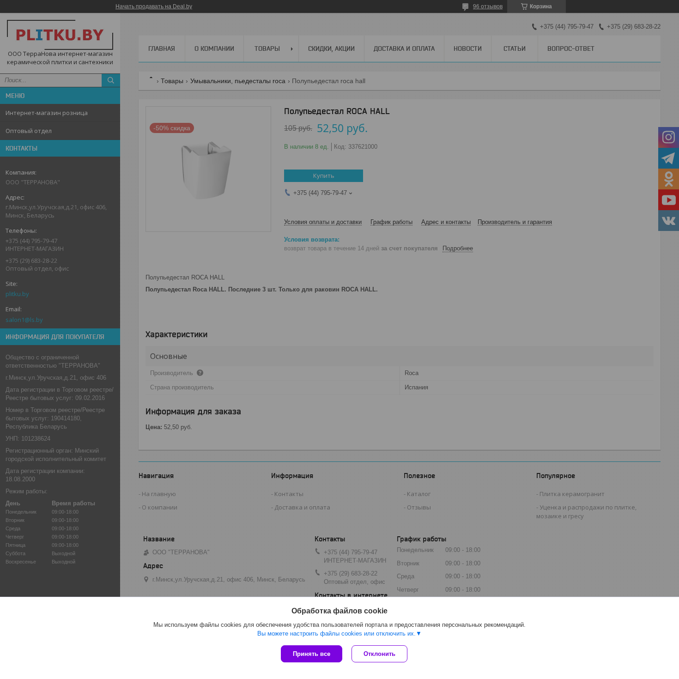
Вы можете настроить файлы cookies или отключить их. (336, 633)
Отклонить (379, 653)
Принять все (311, 653)
